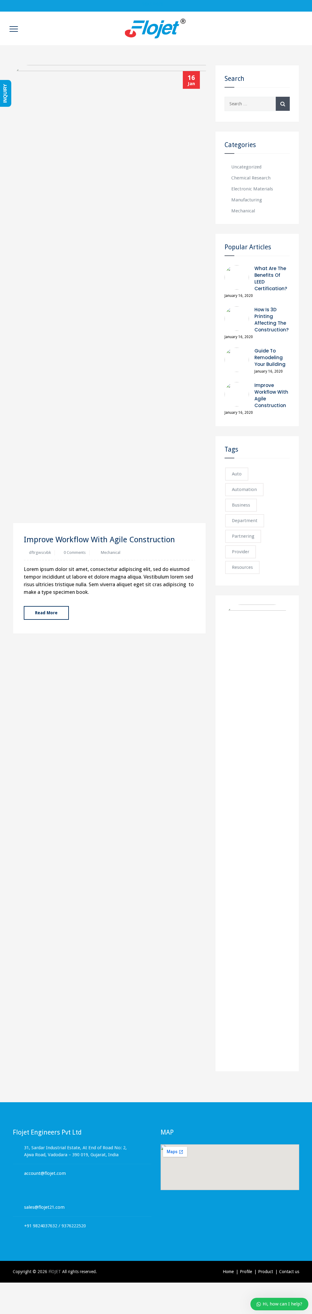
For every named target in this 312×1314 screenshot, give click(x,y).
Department (244, 520)
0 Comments (75, 552)
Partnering (243, 536)
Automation (244, 489)
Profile (246, 1271)
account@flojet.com (45, 1173)
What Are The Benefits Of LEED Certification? (270, 278)
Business (241, 505)
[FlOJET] (155, 28)
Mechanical (110, 552)
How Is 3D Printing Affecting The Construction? (271, 319)
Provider (240, 551)
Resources (242, 567)
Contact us (289, 1271)
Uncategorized (246, 167)
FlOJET (54, 1271)
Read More (46, 612)
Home (228, 1271)
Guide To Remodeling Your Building (269, 357)
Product (265, 1271)
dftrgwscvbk (40, 552)
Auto (237, 474)
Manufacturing (246, 200)
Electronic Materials (252, 189)
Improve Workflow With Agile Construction (99, 539)
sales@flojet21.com (44, 1207)
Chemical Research (251, 178)
